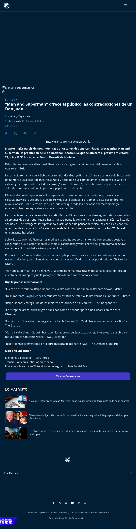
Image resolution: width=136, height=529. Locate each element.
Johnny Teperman (20, 116)
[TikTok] (79, 502)
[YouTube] (73, 502)
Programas (11, 472)
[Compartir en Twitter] (12, 133)
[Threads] (85, 502)
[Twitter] (66, 502)
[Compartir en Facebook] (6, 133)
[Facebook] (54, 502)
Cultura (11, 100)
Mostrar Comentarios (68, 376)
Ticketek (39, 366)
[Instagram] (60, 502)
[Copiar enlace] (31, 133)
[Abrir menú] (125, 5)
